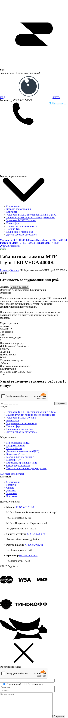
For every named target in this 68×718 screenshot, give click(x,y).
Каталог (14, 270)
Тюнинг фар (13, 229)
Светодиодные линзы (18, 465)
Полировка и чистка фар (19, 231)
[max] (23, 173)
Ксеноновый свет (15, 454)
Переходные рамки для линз (21, 462)
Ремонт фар (12, 223)
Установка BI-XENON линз (21, 220)
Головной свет (14, 448)
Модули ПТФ (13, 459)
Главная (4, 270)
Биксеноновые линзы (18, 442)
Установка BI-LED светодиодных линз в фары (31, 214)
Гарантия (11, 484)
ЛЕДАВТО (30, 97)
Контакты (11, 211)
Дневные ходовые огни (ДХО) (22, 451)
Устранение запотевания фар (21, 226)
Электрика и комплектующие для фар (26, 468)
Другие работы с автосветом (21, 234)
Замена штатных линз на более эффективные (30, 217)
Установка (11, 493)
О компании (13, 206)
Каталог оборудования (18, 209)
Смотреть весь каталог (12, 473)
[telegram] (23, 149)
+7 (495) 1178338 (25, 507)
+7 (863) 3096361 (34, 544)
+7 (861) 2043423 (28, 555)
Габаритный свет (15, 445)
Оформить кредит (19, 287)
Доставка (11, 490)
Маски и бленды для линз (20, 457)
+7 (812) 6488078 (36, 534)
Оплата (10, 487)
